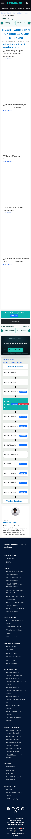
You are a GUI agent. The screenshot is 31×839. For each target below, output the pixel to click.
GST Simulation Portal (13, 637)
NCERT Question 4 (16, 404)
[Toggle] (3, 3)
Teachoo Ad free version (13, 626)
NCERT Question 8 (15, 445)
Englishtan (9, 789)
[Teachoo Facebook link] (8, 808)
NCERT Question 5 (15, 417)
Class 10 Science (11, 650)
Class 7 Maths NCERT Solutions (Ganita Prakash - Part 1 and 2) (16, 681)
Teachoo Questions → (15, 501)
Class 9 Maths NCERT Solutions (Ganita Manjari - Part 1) (15, 699)
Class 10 (21, 8)
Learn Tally (9, 773)
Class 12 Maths (11, 660)
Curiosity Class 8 (6, 13)
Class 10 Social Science (13, 657)
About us (11, 818)
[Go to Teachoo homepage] (14, 2)
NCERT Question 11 (15, 473)
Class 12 (5, 8)
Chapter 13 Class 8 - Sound (20, 13)
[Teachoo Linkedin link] (15, 811)
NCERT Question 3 (15, 392)
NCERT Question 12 (15, 483)
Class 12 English (11, 663)
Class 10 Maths (11, 646)
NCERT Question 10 (15, 464)
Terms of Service (15, 820)
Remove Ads (15, 321)
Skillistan (9, 633)
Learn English (10, 766)
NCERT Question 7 (15, 435)
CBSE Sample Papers (13, 799)
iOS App (8, 562)
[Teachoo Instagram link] (13, 808)
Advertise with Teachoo (15, 824)
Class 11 (13, 8)
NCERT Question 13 (15, 492)
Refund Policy (20, 822)
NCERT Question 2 (11, 382)
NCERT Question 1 (11, 373)
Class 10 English (11, 653)
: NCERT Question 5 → (15, 314)
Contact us (19, 818)
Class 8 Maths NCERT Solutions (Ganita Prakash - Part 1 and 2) (16, 690)
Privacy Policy (10, 822)
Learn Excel (10, 770)
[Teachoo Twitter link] (18, 808)
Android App (10, 558)
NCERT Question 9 (11, 454)
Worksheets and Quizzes (14, 630)
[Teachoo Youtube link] (22, 808)
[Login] (27, 3)
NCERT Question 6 (15, 426)
